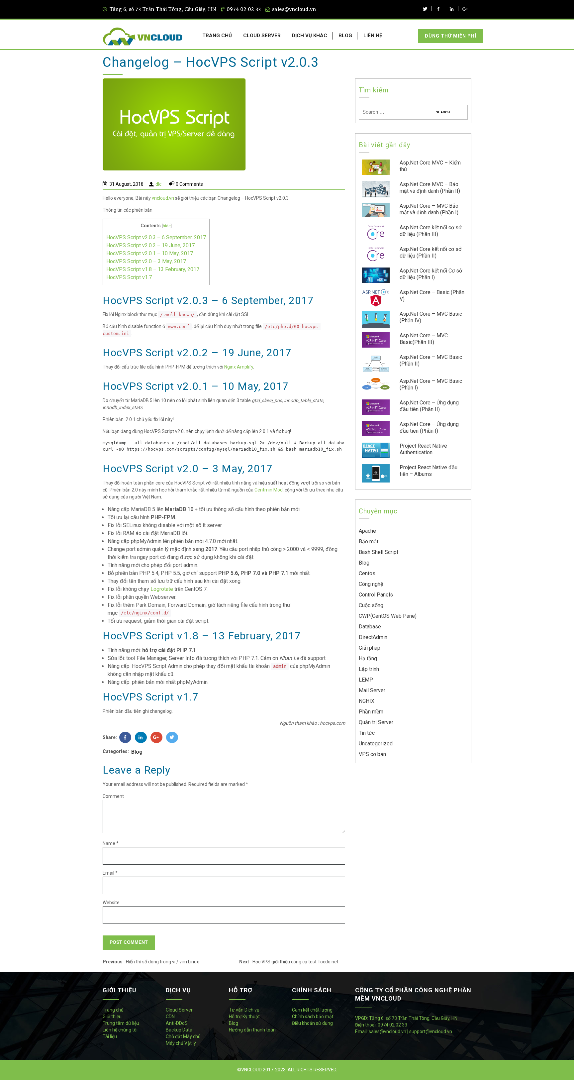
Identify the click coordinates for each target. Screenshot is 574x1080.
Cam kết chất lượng (312, 1010)
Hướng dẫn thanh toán (252, 1029)
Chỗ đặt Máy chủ (183, 1036)
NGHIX (366, 701)
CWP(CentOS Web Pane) (388, 616)
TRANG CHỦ (217, 36)
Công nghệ (371, 584)
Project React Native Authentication (423, 449)
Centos (367, 573)
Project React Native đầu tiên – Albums (428, 470)
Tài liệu (110, 1036)
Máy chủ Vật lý (181, 1043)
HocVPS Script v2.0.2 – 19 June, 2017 (150, 245)
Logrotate (161, 589)
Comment (113, 796)
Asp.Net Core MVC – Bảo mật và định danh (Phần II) (430, 187)
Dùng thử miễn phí (450, 36)
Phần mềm (371, 711)
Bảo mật (368, 541)
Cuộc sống (371, 605)
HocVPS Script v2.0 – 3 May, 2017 (146, 261)
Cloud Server (179, 1010)
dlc (158, 184)
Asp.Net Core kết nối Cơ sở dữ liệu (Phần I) (431, 274)
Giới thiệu (112, 1016)
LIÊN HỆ (372, 36)
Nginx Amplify (238, 367)
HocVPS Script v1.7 (129, 277)
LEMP (366, 680)
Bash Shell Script (378, 552)
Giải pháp (369, 648)
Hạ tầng (368, 658)
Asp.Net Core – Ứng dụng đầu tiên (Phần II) (429, 405)
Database (370, 626)
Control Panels (376, 595)
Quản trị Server (376, 722)
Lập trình (369, 669)
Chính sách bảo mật (313, 1016)
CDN (170, 1016)
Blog (137, 752)
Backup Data (179, 1029)
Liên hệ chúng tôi (120, 1029)
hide (167, 225)
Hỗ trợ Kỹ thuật (244, 1016)
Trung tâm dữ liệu (121, 1023)
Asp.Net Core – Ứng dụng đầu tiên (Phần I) (429, 427)
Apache (367, 531)
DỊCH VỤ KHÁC (309, 36)
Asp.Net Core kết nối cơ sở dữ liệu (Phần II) (430, 252)
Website (111, 902)
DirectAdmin (373, 637)
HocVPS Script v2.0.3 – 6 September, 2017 (156, 237)
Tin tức (367, 733)
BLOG (345, 36)
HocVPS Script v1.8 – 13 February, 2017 (152, 269)
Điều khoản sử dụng (312, 1023)
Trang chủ (113, 1010)
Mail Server (372, 690)
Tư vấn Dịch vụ (244, 1010)
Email (110, 873)
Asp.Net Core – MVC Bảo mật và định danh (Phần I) (429, 209)
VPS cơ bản (372, 754)
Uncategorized (376, 743)
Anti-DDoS (177, 1023)
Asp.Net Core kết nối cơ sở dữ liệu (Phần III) (430, 230)
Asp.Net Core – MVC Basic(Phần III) (424, 338)
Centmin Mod (268, 489)
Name (111, 843)
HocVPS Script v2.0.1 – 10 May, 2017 (149, 253)
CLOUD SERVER (262, 36)
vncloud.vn (163, 198)
